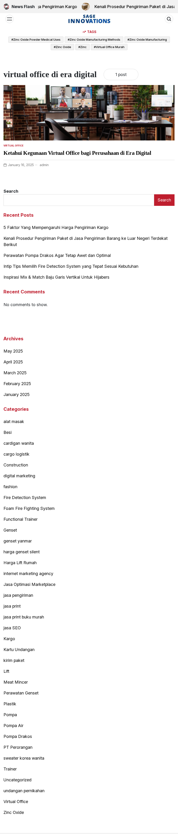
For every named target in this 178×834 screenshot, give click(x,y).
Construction (15, 465)
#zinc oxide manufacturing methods (94, 39)
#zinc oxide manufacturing (147, 39)
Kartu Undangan (19, 649)
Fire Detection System (24, 497)
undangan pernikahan (23, 790)
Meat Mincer (15, 682)
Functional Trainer (20, 519)
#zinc (82, 47)
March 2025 (15, 372)
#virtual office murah (109, 47)
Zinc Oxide (13, 812)
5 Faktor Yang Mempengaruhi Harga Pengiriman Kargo (55, 227)
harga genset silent (21, 551)
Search (10, 191)
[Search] (169, 19)
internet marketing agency (28, 573)
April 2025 (13, 361)
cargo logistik (16, 454)
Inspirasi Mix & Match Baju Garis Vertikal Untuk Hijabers (56, 277)
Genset (10, 530)
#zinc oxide (62, 47)
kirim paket (13, 660)
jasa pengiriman (18, 595)
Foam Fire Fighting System (29, 508)
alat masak (13, 421)
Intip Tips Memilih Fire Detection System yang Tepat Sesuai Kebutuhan (70, 266)
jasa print (12, 606)
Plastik (9, 703)
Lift (6, 671)
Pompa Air (13, 725)
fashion (10, 486)
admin (44, 165)
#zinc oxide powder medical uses (35, 39)
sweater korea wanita (23, 758)
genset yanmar (17, 541)
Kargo (9, 638)
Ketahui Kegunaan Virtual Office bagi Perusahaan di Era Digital (77, 153)
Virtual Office (13, 145)
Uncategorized (17, 779)
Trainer (10, 769)
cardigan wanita (18, 443)
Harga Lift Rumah (20, 562)
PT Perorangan (17, 747)
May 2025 (13, 351)
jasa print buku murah (23, 617)
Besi (7, 432)
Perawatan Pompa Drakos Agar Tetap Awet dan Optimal (57, 255)
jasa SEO (12, 627)
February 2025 (17, 383)
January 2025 (16, 394)
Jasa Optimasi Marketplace (29, 584)
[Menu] (9, 19)
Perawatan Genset (20, 693)
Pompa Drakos (17, 736)
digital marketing (19, 475)
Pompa (10, 714)
